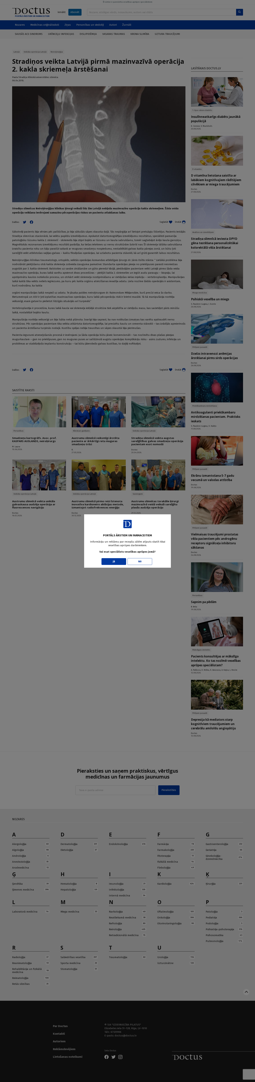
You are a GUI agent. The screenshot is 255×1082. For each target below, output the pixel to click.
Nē (140, 561)
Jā (114, 561)
